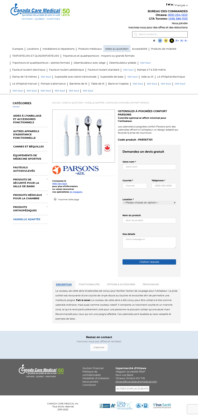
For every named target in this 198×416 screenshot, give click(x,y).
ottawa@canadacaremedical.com (136, 382)
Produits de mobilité (163, 49)
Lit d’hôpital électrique (171, 77)
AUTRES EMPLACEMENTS (132, 389)
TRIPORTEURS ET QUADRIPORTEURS (35, 56)
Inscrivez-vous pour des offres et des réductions (158, 27)
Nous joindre (180, 23)
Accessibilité (139, 49)
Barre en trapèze (118, 84)
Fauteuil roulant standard (103, 70)
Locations (33, 49)
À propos (17, 49)
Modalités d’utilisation (96, 378)
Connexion (89, 385)
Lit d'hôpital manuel (24, 84)
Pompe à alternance (53, 84)
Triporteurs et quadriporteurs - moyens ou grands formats (99, 56)
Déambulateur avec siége (89, 63)
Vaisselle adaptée (94, 103)
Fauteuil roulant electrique (28, 70)
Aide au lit (147, 77)
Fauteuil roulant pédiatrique (66, 70)
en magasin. (76, 192)
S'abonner (99, 347)
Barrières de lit (78, 84)
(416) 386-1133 (178, 18)
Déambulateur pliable (122, 63)
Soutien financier (93, 368)
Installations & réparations (59, 49)
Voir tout (145, 63)
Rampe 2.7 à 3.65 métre (151, 70)
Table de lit (97, 84)
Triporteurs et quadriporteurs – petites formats (41, 63)
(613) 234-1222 (178, 15)
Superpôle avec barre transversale (76, 77)
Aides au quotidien (117, 49)
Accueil (56, 103)
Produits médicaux (90, 49)
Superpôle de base (111, 77)
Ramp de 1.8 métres (24, 77)
